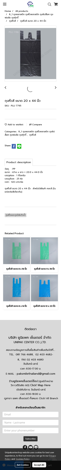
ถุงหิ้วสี (32, 134)
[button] (48, 4)
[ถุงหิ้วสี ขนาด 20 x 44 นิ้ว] (30, 54)
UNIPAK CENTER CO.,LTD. (30, 342)
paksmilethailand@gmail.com (36, 373)
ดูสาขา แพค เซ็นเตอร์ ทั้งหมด (31, 398)
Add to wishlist (15, 124)
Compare (36, 124)
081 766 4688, (24, 354)
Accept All (39, 464)
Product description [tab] (18, 162)
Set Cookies (23, 464)
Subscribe (30, 438)
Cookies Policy (22, 458)
